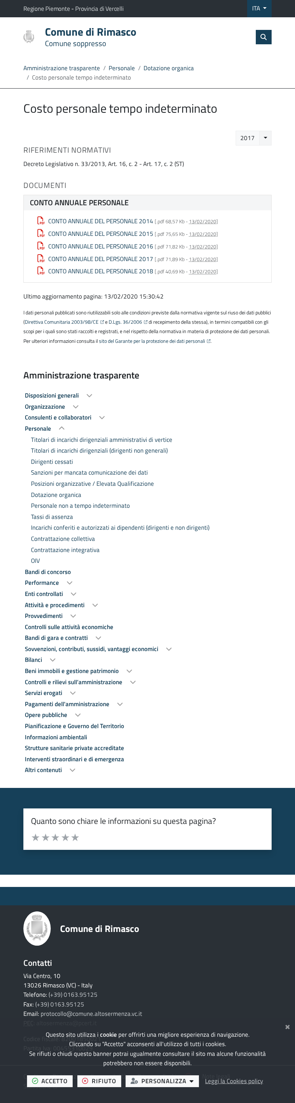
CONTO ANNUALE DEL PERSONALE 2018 (100, 271)
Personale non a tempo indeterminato (80, 505)
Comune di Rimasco (99, 929)
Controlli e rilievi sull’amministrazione (74, 682)
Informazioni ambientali (56, 737)
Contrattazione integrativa (65, 550)
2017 (247, 138)
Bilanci (34, 659)
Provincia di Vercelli (99, 8)
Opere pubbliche (47, 714)
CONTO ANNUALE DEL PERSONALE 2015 (100, 233)
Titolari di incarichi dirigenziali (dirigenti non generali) (99, 450)
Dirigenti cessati (52, 461)
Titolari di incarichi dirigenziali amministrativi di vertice (101, 439)
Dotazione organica (169, 68)
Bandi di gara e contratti (57, 637)
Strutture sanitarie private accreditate (74, 748)
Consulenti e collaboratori (59, 417)
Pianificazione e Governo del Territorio (74, 726)
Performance (42, 582)
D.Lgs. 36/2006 (125, 322)
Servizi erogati (44, 693)
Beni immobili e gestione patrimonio (72, 671)
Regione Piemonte (47, 8)
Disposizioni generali (52, 395)
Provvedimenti (44, 615)
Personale (122, 68)
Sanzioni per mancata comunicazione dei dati (89, 472)
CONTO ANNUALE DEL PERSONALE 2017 (100, 259)
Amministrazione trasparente (61, 68)
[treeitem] (147, 395)
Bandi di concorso (48, 572)
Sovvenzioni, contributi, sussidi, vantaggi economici (92, 649)
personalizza (170, 1081)
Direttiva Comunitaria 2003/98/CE (62, 322)
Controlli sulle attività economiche (69, 627)
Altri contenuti (44, 770)
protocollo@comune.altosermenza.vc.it (91, 1013)
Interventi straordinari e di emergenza (74, 759)
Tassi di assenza (52, 516)
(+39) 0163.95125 (73, 994)
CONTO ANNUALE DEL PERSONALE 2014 (100, 221)
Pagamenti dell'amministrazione (68, 704)
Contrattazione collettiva (63, 538)
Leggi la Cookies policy (234, 1081)
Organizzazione (46, 406)
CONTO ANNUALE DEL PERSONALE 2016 (100, 246)
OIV (35, 560)
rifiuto (106, 1081)
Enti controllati (44, 593)
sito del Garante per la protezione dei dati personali (152, 341)
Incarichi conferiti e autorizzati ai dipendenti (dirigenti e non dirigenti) (120, 527)
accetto (57, 1081)
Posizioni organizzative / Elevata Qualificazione (92, 483)
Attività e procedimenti (55, 605)
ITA (257, 8)
